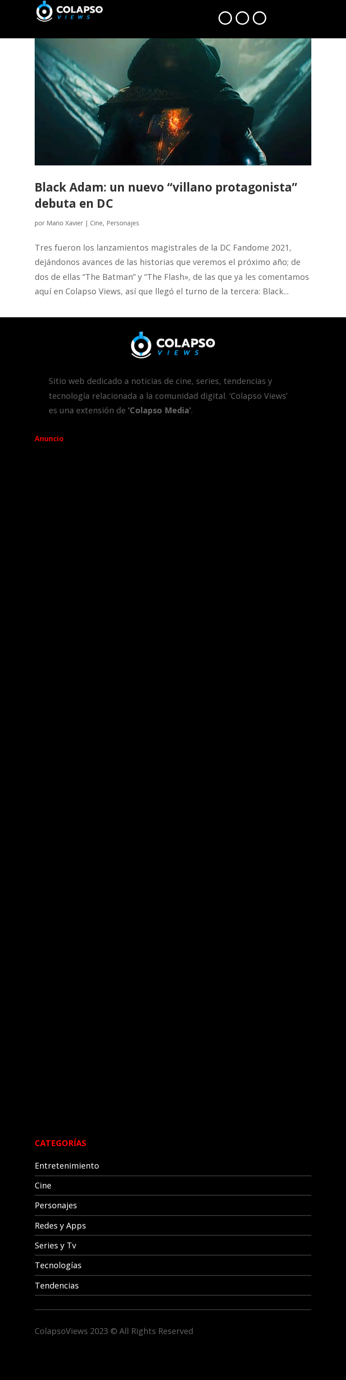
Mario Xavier (64, 223)
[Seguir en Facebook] (225, 18)
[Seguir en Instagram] (259, 18)
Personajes (122, 223)
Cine (96, 223)
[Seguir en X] (242, 18)
